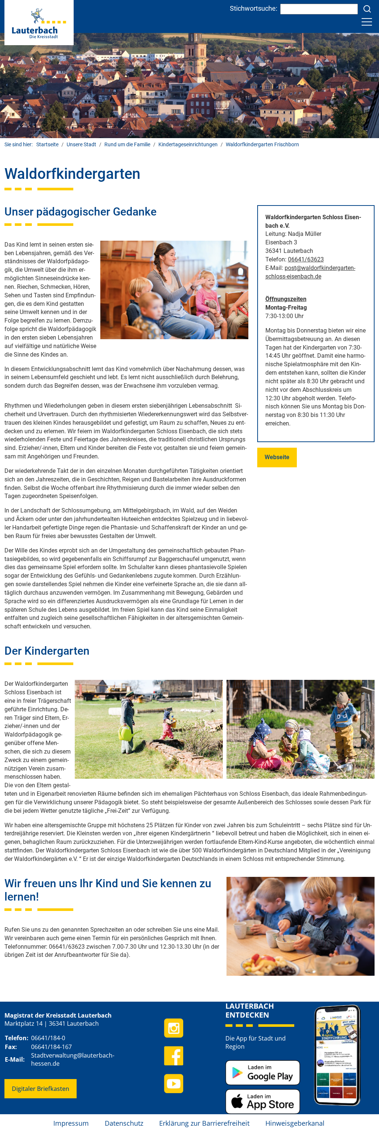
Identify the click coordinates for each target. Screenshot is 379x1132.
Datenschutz (124, 1123)
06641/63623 (306, 259)
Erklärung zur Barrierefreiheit (204, 1123)
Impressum (71, 1123)
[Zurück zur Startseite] (39, 22)
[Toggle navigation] (366, 21)
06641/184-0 (48, 1038)
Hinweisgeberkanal (295, 1123)
